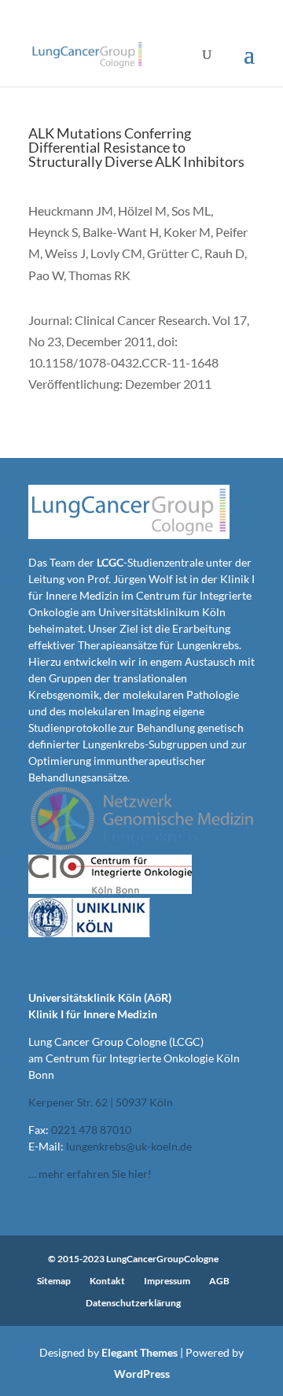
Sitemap (54, 1281)
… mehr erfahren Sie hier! (90, 1173)
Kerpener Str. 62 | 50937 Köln (100, 1102)
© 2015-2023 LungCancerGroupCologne (133, 1259)
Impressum (167, 1281)
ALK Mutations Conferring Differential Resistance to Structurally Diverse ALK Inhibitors (136, 147)
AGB (219, 1281)
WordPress (142, 1373)
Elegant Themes (139, 1352)
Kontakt (107, 1281)
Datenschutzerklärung (133, 1303)
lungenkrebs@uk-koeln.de (129, 1146)
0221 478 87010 (91, 1129)
